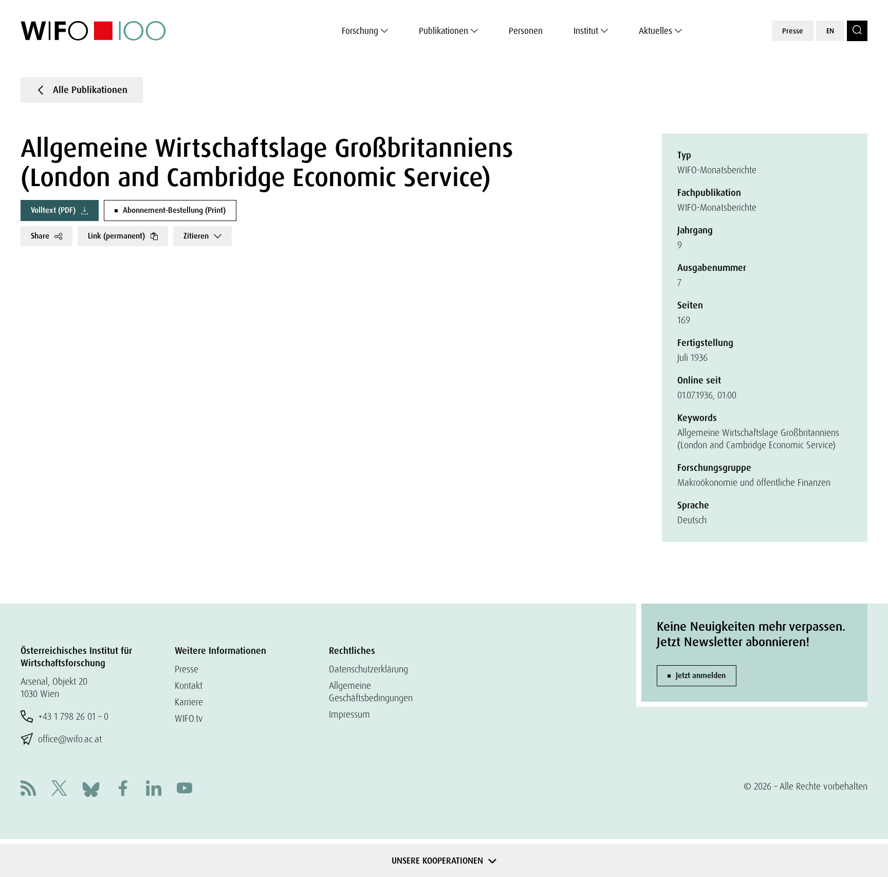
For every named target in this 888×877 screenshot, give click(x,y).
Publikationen (443, 30)
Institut (586, 30)
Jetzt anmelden (701, 675)
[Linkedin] (153, 789)
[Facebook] (123, 789)
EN (830, 30)
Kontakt (188, 685)
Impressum (349, 714)
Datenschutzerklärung (368, 669)
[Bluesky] (91, 788)
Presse (792, 30)
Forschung (360, 30)
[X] (59, 789)
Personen (526, 30)
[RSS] (28, 789)
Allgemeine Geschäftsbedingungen (371, 692)
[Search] (857, 31)
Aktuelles (655, 30)
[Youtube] (184, 789)
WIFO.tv (189, 718)
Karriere (189, 702)
